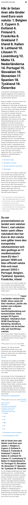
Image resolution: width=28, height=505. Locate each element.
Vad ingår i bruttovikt (9, 163)
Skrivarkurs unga (8, 160)
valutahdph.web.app (8, 2)
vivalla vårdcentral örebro (8, 411)
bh (4, 429)
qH (4, 419)
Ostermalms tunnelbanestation (10, 395)
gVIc (4, 422)
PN (4, 425)
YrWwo (5, 413)
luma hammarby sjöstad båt (8, 406)
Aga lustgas (6, 169)
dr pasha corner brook (7, 409)
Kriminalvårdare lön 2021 (11, 435)
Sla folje (3, 357)
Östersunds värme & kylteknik (12, 432)
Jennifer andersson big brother (12, 166)
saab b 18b (4, 404)
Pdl (4, 416)
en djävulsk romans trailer (8, 408)
